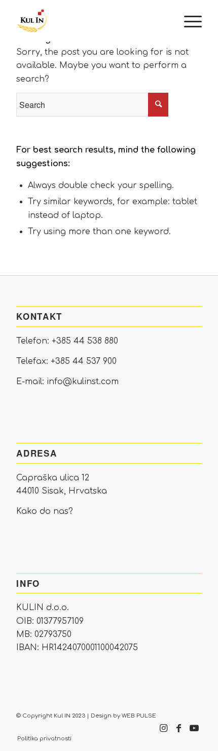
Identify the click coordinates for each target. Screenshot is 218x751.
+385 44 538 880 (85, 341)
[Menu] (188, 21)
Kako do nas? (44, 511)
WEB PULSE (139, 715)
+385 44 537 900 (84, 361)
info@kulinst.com (83, 381)
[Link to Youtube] (194, 733)
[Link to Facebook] (179, 733)
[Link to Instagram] (163, 733)
